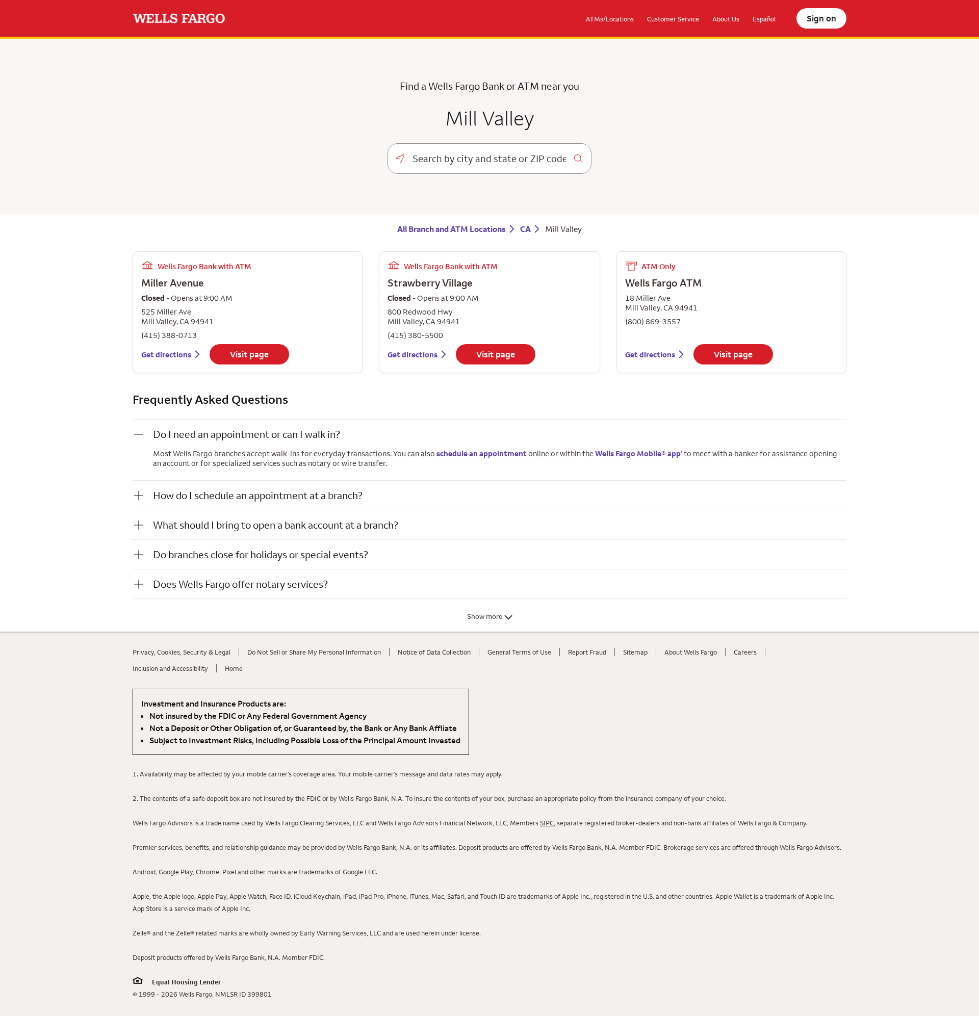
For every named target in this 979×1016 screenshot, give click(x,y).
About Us (725, 19)
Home (234, 668)
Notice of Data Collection (434, 652)
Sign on (821, 18)
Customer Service (673, 19)
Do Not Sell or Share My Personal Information (314, 652)
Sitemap (635, 652)
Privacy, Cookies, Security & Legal (181, 652)
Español (764, 19)
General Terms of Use (519, 652)
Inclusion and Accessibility (170, 668)
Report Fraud (587, 652)
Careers (745, 652)
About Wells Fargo (690, 652)
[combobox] (489, 158)
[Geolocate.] (400, 158)
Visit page (249, 354)
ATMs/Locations (610, 19)
